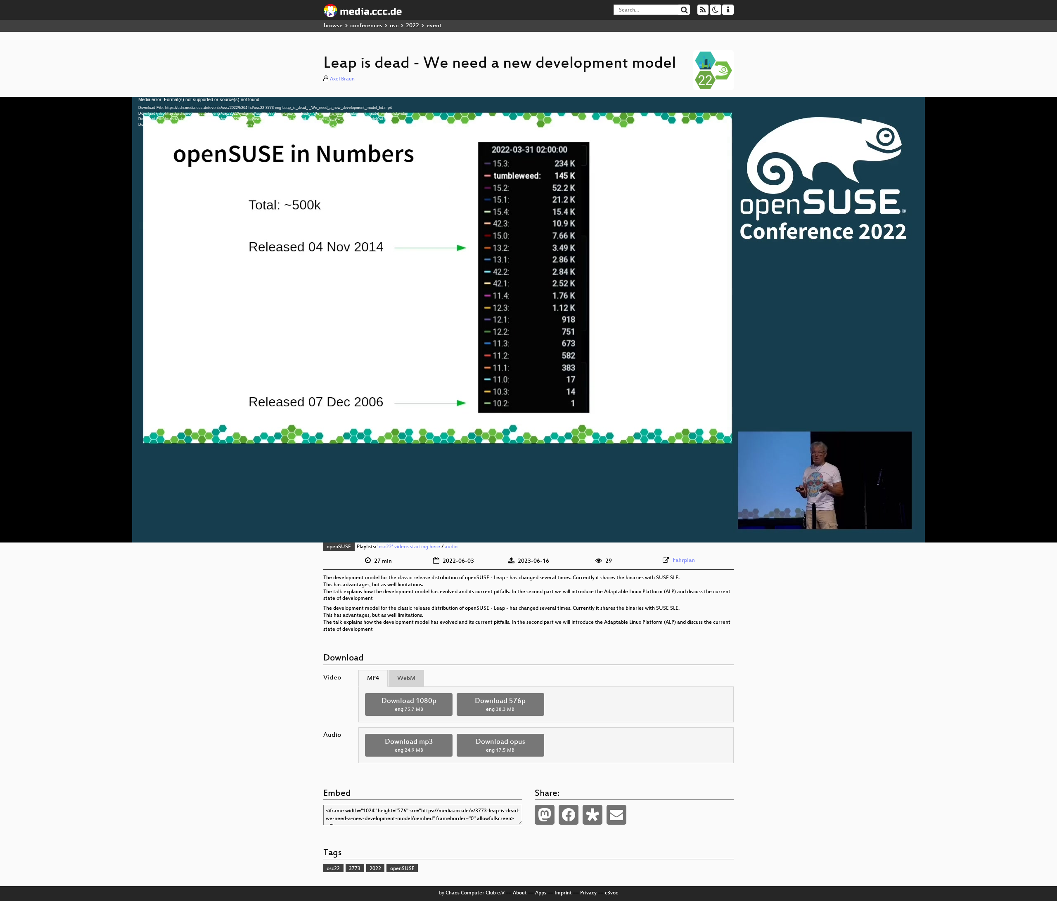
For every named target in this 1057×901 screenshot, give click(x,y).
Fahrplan (684, 560)
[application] (528, 319)
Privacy (588, 893)
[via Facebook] (568, 815)
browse (333, 25)
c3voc (611, 893)
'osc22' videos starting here (408, 547)
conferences (366, 25)
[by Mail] (616, 815)
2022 (412, 25)
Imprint (563, 893)
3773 (354, 869)
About (520, 893)
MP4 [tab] (373, 678)
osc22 (333, 869)
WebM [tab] (406, 678)
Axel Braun (342, 79)
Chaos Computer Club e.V (475, 893)
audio (451, 547)
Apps (540, 893)
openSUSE (339, 547)
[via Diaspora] (592, 815)
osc (394, 25)
